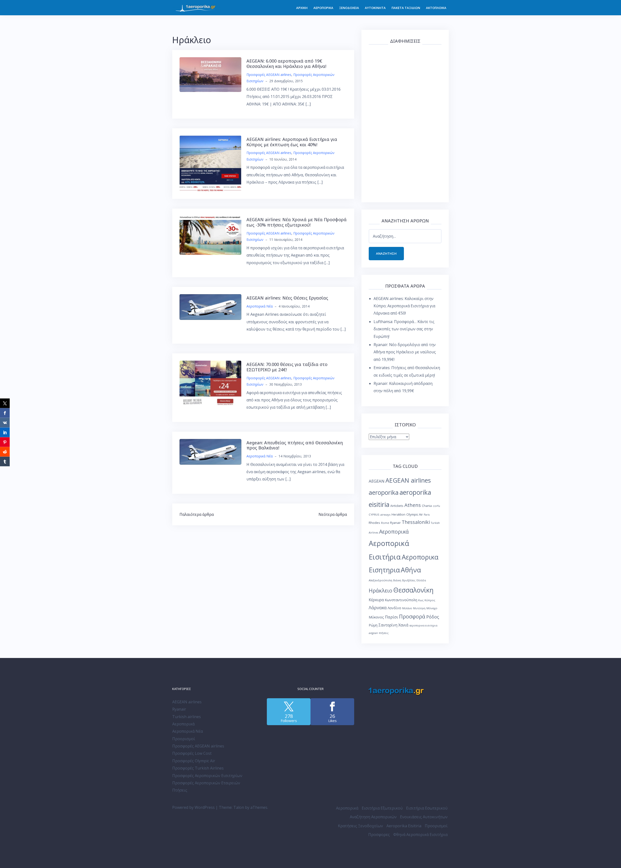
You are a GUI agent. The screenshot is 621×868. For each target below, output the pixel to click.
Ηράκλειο (380, 590)
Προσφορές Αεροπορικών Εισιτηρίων (207, 775)
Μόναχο (431, 608)
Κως (421, 600)
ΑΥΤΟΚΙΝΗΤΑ (375, 8)
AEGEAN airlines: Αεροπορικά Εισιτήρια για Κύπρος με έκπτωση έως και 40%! (291, 141)
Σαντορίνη (387, 625)
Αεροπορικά (394, 531)
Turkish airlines (186, 716)
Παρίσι (391, 617)
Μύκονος (376, 617)
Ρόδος (432, 617)
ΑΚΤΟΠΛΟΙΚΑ (436, 8)
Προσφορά (412, 616)
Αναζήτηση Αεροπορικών (373, 816)
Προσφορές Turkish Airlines (198, 768)
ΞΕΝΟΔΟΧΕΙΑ (349, 8)
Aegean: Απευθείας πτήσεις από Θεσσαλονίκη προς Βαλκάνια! (294, 445)
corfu (436, 506)
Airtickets (396, 506)
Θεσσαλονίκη (413, 589)
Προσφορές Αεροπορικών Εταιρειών (206, 783)
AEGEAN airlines (408, 480)
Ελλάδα (421, 580)
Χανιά (403, 625)
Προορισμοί (183, 738)
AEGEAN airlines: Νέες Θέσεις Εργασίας (287, 298)
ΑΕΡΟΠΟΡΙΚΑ (323, 8)
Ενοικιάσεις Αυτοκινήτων (424, 816)
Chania (427, 506)
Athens (412, 505)
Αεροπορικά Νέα (259, 306)
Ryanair (395, 523)
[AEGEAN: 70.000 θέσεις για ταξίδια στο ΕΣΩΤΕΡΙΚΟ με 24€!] (210, 382)
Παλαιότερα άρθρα (197, 514)
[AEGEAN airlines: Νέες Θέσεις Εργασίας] (210, 306)
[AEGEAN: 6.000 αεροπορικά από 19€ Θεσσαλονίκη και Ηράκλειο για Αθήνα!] (210, 74)
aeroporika (384, 492)
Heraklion (398, 514)
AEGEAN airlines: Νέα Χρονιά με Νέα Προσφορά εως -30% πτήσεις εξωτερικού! (296, 222)
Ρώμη (373, 625)
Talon (238, 807)
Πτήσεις (179, 790)
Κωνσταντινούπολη (401, 599)
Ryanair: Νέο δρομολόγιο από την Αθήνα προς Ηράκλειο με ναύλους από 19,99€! (405, 352)
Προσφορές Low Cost (192, 753)
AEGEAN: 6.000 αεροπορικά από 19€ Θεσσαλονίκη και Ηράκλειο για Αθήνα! (286, 63)
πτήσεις (384, 633)
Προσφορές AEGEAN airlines (268, 74)
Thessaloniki (416, 522)
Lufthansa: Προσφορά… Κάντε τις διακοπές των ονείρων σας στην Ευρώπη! (404, 329)
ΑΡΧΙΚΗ (302, 8)
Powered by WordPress (193, 807)
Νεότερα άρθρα (333, 514)
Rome (385, 523)
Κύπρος (430, 600)
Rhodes (374, 522)
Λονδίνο (394, 608)
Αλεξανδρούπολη (380, 580)
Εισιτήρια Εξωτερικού (382, 808)
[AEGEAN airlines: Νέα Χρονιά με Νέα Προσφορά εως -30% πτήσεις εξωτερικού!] (210, 235)
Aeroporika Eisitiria (403, 825)
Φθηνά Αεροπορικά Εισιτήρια (420, 834)
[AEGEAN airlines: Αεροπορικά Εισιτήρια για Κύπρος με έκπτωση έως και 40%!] (210, 163)
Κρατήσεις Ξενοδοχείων (360, 825)
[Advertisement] (405, 122)
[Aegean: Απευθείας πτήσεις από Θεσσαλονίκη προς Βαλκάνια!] (210, 451)
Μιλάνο (407, 608)
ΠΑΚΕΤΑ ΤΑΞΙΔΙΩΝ (406, 8)
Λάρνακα (378, 607)
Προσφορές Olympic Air (193, 760)
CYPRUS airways (380, 514)
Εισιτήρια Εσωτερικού (427, 808)
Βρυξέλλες (409, 580)
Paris (427, 514)
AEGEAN (376, 481)
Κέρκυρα (376, 599)
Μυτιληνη (419, 608)
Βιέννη (397, 580)
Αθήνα (411, 569)
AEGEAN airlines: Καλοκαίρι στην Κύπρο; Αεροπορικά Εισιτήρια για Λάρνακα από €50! (404, 306)
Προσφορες (379, 834)
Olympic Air (414, 514)
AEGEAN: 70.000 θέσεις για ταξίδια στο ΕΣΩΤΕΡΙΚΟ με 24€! (286, 367)
